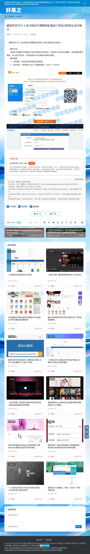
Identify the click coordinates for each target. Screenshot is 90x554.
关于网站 (67, 543)
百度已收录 (79, 179)
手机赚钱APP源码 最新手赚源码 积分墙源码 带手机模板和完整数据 (24, 318)
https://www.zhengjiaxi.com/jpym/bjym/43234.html (59, 184)
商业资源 (39, 540)
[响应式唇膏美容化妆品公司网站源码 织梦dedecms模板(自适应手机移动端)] (25, 430)
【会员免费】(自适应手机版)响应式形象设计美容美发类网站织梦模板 (24, 403)
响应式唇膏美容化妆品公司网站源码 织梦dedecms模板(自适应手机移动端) (24, 446)
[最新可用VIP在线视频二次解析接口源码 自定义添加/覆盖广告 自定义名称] (25, 345)
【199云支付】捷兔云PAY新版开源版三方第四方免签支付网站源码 (64, 361)
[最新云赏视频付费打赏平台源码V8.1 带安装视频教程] (64, 302)
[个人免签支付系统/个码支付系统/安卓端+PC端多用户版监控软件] (25, 473)
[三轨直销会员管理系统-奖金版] (25, 260)
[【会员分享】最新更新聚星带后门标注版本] (64, 260)
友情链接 (8, 545)
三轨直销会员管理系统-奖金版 (20, 275)
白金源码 (33, 34)
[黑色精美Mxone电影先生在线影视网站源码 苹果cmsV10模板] (64, 388)
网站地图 (16, 545)
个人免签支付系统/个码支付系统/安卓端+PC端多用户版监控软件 (23, 489)
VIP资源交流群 (34, 545)
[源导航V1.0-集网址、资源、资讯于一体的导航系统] (64, 473)
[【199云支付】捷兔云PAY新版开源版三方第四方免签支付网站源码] (64, 345)
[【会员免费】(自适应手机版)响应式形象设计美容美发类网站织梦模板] (25, 388)
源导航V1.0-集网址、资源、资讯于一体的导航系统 (64, 489)
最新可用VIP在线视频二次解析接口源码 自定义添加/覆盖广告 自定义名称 (24, 361)
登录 (31, 163)
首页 (5, 16)
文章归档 (82, 543)
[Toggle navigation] (83, 10)
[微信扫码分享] (45, 222)
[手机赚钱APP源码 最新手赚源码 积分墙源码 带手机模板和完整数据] (25, 302)
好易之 (9, 34)
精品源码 (36, 206)
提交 (78, 526)
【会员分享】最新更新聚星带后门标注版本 (64, 275)
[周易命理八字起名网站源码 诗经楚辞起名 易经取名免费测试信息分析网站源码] (64, 430)
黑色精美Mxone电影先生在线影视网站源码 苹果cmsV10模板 (65, 403)
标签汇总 (75, 543)
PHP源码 (13, 206)
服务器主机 (24, 545)
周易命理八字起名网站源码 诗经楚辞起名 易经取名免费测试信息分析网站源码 (64, 446)
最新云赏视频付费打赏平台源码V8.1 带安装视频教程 (65, 318)
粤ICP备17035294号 (41, 543)
